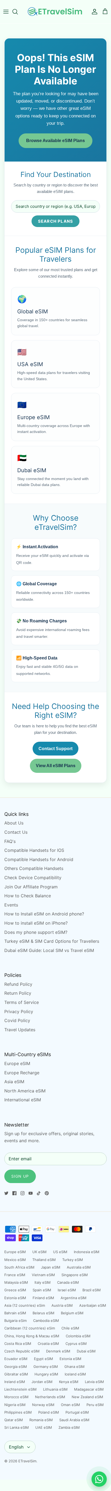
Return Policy (17, 993)
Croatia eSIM (48, 1343)
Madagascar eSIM (89, 1389)
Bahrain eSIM (15, 1313)
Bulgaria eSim (15, 1320)
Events (11, 905)
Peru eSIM (95, 1405)
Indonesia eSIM (86, 1252)
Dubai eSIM (86, 1351)
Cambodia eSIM (46, 1320)
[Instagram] (22, 1193)
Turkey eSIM (72, 1259)
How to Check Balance (27, 895)
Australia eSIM (79, 1267)
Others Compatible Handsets (33, 868)
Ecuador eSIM (15, 1359)
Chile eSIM (70, 1328)
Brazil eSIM (91, 1290)
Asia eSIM (14, 1081)
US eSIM (60, 1252)
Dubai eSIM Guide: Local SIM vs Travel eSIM (49, 950)
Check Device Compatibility (32, 877)
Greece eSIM (15, 1290)
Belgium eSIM (72, 1313)
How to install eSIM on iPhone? (36, 923)
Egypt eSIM (43, 1359)
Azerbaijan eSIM (92, 1305)
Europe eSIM (17, 1063)
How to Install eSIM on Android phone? (44, 914)
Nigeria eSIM (15, 1405)
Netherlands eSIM (50, 1397)
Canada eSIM (68, 1282)
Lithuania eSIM (55, 1389)
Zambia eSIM (69, 1427)
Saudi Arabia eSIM (74, 1420)
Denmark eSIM (58, 1351)
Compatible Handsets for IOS (34, 850)
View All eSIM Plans (55, 765)
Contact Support (55, 748)
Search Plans (55, 221)
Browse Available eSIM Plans (55, 140)
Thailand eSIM (44, 1259)
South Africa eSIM (19, 1267)
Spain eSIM (42, 1290)
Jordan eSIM (42, 1382)
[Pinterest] (47, 1193)
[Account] (93, 12)
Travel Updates (19, 1029)
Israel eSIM (67, 1290)
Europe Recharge (21, 1072)
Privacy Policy (18, 1011)
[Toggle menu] (6, 12)
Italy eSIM (42, 1282)
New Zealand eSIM (87, 1397)
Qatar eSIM (13, 1420)
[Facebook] (14, 1193)
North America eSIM (25, 1090)
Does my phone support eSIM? (35, 932)
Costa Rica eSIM (17, 1343)
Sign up (20, 1176)
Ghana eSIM (74, 1366)
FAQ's (10, 841)
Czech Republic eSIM (22, 1351)
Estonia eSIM (15, 1298)
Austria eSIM (62, 1305)
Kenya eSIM (68, 1382)
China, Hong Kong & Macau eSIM (31, 1336)
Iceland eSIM (75, 1374)
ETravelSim (27, 1461)
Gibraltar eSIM (16, 1374)
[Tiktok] (39, 1193)
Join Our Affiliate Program (31, 886)
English (16, 1447)
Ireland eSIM (14, 1382)
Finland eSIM (43, 1298)
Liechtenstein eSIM (20, 1389)
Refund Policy (18, 984)
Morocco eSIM (16, 1397)
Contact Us (15, 832)
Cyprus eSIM (76, 1343)
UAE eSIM (43, 1427)
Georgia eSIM (15, 1366)
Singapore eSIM (74, 1275)
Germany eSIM (45, 1366)
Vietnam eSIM (43, 1275)
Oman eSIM (70, 1405)
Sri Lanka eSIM (16, 1427)
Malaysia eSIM (16, 1282)
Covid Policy (17, 1020)
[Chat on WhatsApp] (99, 1479)
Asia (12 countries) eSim (24, 1305)
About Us (13, 823)
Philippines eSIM (18, 1412)
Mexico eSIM (15, 1259)
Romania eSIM (41, 1420)
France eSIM (14, 1275)
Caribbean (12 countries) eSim (29, 1328)
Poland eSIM (48, 1412)
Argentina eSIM (73, 1298)
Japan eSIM (50, 1267)
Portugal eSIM (77, 1412)
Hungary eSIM (46, 1374)
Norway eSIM (43, 1405)
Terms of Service (21, 1002)
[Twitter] (6, 1193)
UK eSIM (39, 1252)
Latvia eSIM (94, 1382)
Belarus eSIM (43, 1313)
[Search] (18, 12)
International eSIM (22, 1099)
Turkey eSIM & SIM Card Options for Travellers (51, 941)
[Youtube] (31, 1193)
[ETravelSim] (55, 12)
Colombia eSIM (78, 1336)
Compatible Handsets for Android (38, 859)
